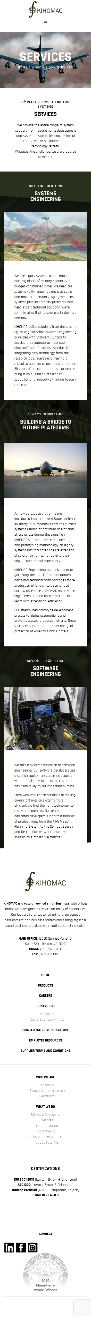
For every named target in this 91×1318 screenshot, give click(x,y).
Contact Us (46, 1006)
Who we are (45, 1077)
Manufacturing (47, 1126)
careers (45, 995)
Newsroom (47, 1096)
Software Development (47, 1114)
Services (47, 1120)
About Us (47, 1085)
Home (22, 67)
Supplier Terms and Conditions (46, 1051)
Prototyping (47, 1131)
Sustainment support (47, 1137)
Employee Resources (45, 1040)
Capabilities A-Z (47, 1142)
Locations (47, 1014)
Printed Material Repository (45, 1030)
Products (45, 985)
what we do (42, 67)
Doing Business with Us (47, 1019)
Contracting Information (47, 1091)
